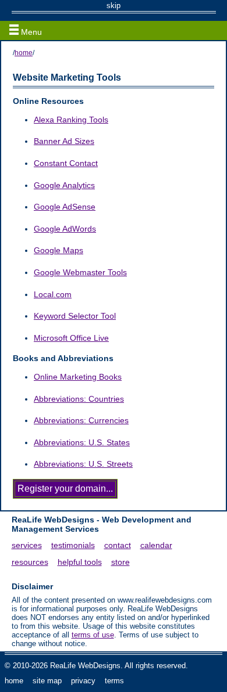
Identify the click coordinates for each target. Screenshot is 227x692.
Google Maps (58, 250)
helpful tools (80, 562)
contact (117, 545)
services (27, 545)
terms (114, 680)
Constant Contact (66, 163)
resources (30, 562)
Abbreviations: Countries (79, 398)
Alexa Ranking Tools (71, 119)
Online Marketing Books (78, 376)
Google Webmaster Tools (80, 272)
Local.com (53, 294)
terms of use (93, 634)
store (120, 562)
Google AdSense (64, 206)
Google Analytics (64, 185)
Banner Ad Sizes (64, 141)
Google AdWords (65, 228)
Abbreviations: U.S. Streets (83, 463)
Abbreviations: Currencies (81, 420)
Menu (30, 32)
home (24, 53)
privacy (83, 680)
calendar (156, 545)
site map (47, 680)
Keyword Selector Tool (75, 315)
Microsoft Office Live (71, 338)
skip (113, 5)
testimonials (73, 545)
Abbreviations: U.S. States (82, 442)
